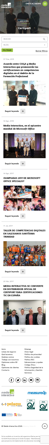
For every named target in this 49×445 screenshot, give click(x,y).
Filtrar (7, 50)
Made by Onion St (29, 426)
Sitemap (27, 349)
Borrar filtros (41, 51)
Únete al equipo (33, 4)
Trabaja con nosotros (10, 360)
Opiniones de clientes (10, 367)
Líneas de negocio (9, 352)
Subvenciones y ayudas (33, 362)
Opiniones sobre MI (9, 362)
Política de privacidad (32, 354)
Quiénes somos (8, 357)
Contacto (5, 370)
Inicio (4, 349)
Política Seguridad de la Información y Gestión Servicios (33, 370)
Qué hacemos (7, 354)
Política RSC (29, 360)
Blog (3, 365)
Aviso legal (28, 352)
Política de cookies (32, 357)
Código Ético (29, 365)
